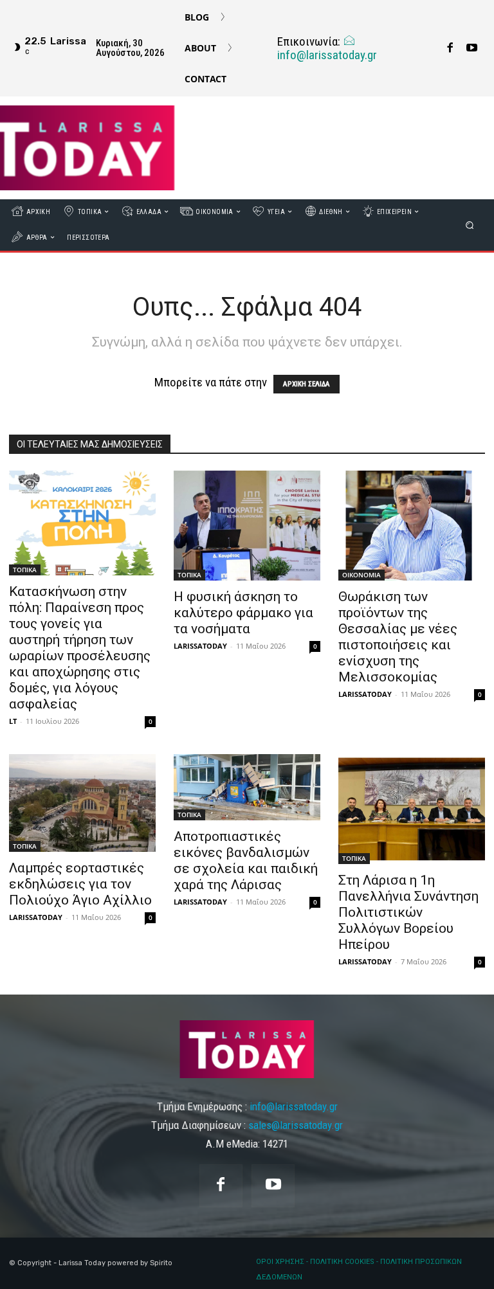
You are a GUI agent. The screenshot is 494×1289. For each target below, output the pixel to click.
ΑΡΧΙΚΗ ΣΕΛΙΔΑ (306, 384)
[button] (469, 224)
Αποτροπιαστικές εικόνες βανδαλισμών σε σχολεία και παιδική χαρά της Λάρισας (246, 860)
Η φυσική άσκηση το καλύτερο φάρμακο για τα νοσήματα (243, 612)
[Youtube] (471, 48)
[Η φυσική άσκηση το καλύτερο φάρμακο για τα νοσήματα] (247, 526)
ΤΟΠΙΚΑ (25, 569)
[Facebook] (450, 48)
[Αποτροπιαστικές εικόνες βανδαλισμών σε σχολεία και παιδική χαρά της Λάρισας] (247, 787)
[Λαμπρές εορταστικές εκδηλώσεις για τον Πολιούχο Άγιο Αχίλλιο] (82, 802)
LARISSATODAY (200, 646)
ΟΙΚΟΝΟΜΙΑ (361, 574)
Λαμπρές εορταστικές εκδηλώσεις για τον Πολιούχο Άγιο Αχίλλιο (80, 884)
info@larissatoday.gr (327, 55)
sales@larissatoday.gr (295, 1125)
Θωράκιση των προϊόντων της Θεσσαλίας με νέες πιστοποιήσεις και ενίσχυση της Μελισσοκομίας (397, 637)
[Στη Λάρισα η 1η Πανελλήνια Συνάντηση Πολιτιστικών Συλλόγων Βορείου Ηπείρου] (411, 809)
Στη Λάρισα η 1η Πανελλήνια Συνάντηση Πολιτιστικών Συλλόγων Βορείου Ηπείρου (408, 912)
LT (13, 721)
